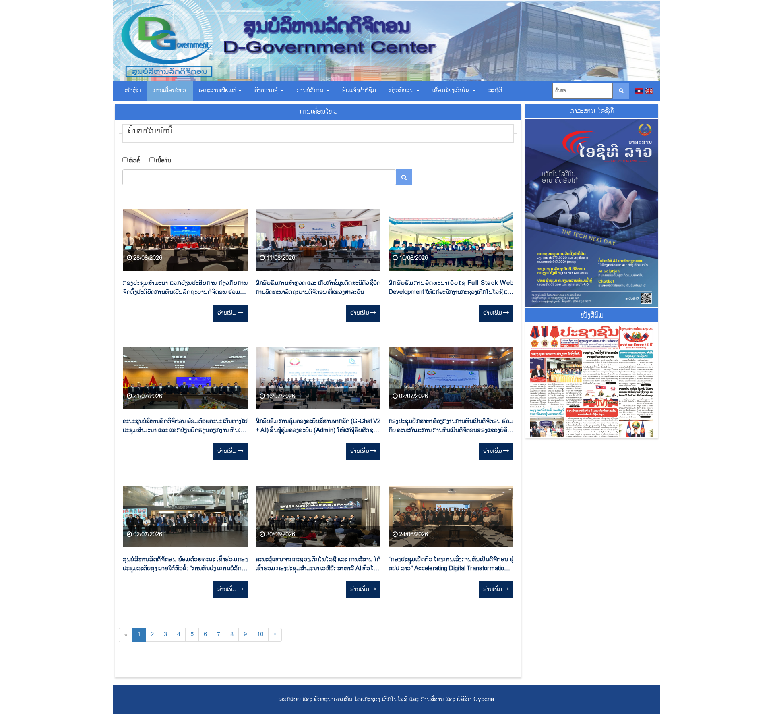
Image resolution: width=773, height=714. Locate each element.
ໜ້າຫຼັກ (133, 90)
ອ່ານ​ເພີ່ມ (227, 313)
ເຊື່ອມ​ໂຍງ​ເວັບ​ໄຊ (451, 90)
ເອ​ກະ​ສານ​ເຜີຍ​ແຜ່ (218, 90)
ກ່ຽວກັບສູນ (402, 90)
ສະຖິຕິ (495, 90)
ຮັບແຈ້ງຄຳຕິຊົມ (359, 90)
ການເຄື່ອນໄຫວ (169, 90)
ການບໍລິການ (311, 90)
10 (260, 634)
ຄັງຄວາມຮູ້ (267, 90)
